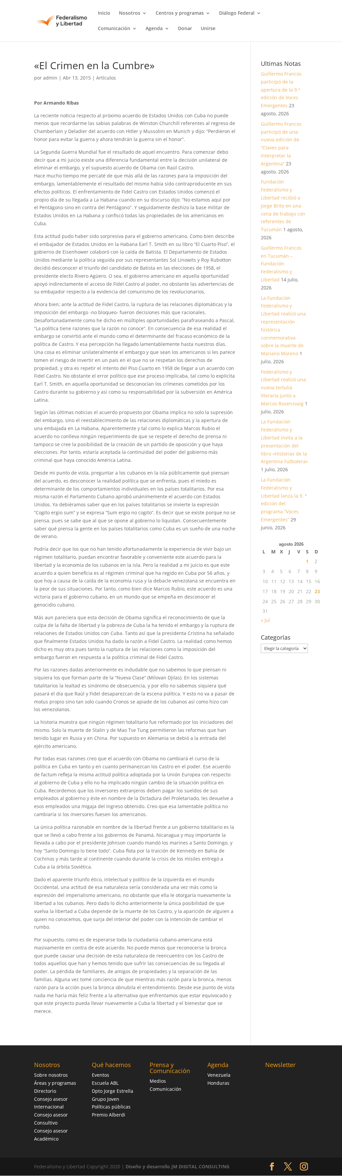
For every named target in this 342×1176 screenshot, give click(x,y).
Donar (185, 28)
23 (317, 591)
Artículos (106, 78)
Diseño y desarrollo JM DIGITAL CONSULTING (177, 1166)
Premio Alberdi (108, 1115)
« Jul (265, 620)
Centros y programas (180, 13)
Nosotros (129, 13)
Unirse (208, 28)
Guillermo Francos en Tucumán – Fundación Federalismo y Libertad (281, 264)
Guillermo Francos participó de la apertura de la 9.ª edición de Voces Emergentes (281, 90)
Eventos (100, 1075)
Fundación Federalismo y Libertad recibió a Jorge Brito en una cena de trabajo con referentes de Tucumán (283, 205)
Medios (158, 1081)
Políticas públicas (111, 1106)
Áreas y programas (55, 1083)
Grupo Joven (105, 1099)
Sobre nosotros (51, 1075)
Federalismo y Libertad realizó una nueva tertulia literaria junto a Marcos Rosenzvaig (283, 388)
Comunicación (114, 28)
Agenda (154, 28)
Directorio (45, 1091)
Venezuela (218, 1075)
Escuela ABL (105, 1083)
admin (50, 78)
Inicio (104, 13)
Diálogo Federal (236, 13)
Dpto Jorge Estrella (112, 1091)
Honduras (218, 1083)
